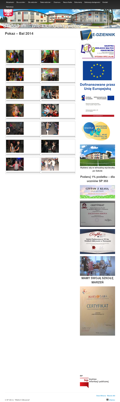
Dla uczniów (20, 2)
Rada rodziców (45, 2)
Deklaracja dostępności (92, 2)
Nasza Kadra (67, 2)
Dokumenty (78, 2)
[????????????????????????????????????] (22, 56)
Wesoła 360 (111, 395)
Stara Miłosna (101, 395)
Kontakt (105, 2)
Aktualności (10, 2)
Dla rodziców (32, 2)
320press (112, 400)
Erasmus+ (57, 2)
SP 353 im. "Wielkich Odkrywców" (43, 25)
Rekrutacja (9, 7)
